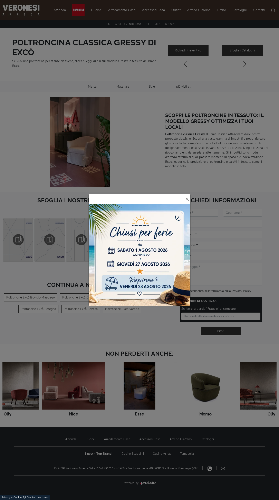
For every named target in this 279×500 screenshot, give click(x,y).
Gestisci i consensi (38, 497)
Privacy (5, 497)
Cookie (17, 497)
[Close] (187, 199)
